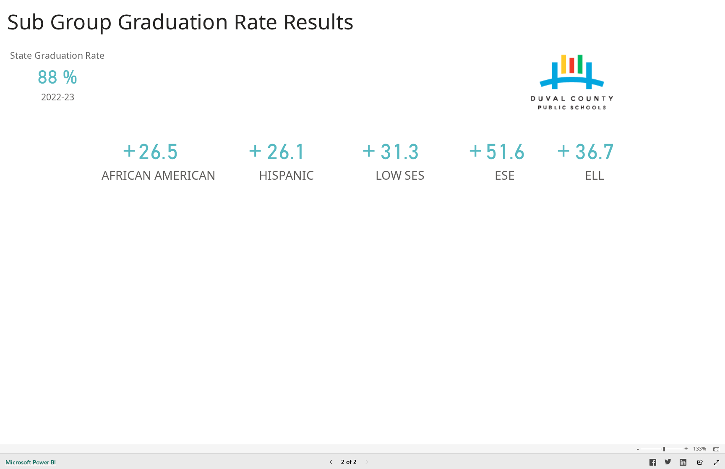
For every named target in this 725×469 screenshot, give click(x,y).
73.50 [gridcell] (404, 341)
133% (699, 448)
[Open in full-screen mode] (716, 463)
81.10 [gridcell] (294, 341)
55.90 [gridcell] (509, 385)
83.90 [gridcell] (404, 210)
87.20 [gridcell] (509, 275)
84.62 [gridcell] (509, 254)
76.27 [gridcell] (604, 210)
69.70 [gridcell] (604, 232)
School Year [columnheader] (50, 158)
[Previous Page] (331, 462)
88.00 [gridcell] (509, 210)
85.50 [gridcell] (188, 210)
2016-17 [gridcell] (38, 341)
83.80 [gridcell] (188, 232)
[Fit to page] (714, 449)
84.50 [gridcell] (188, 297)
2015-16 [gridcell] (38, 363)
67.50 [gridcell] (604, 341)
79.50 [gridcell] (404, 319)
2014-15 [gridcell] (38, 385)
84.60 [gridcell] (509, 297)
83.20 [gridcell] (188, 319)
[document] (183, 25)
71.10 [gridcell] (188, 385)
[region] (362, 206)
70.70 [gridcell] (509, 341)
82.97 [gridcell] (404, 254)
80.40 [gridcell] (604, 297)
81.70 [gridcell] (404, 297)
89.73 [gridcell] (294, 254)
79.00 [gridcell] (294, 363)
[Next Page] (366, 462)
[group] (183, 25)
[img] (572, 82)
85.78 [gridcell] (509, 232)
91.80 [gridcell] (604, 275)
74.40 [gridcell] (294, 385)
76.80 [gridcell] (188, 341)
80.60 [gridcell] (294, 232)
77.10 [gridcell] (509, 319)
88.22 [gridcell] (188, 254)
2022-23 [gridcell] (38, 210)
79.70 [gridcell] (404, 232)
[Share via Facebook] (652, 463)
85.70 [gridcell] (404, 275)
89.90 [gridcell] (294, 275)
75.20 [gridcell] (188, 363)
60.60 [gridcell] (604, 385)
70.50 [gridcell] (404, 363)
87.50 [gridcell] (294, 297)
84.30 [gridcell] (294, 319)
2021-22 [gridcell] (38, 232)
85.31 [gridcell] (294, 210)
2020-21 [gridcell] (38, 254)
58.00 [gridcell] (509, 363)
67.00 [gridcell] (404, 385)
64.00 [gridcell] (604, 363)
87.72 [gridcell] (604, 254)
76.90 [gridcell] (604, 319)
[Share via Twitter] (668, 463)
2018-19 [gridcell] (38, 297)
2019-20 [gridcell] (38, 275)
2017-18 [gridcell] (38, 319)
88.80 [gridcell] (188, 275)
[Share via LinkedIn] (683, 463)
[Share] (699, 462)
